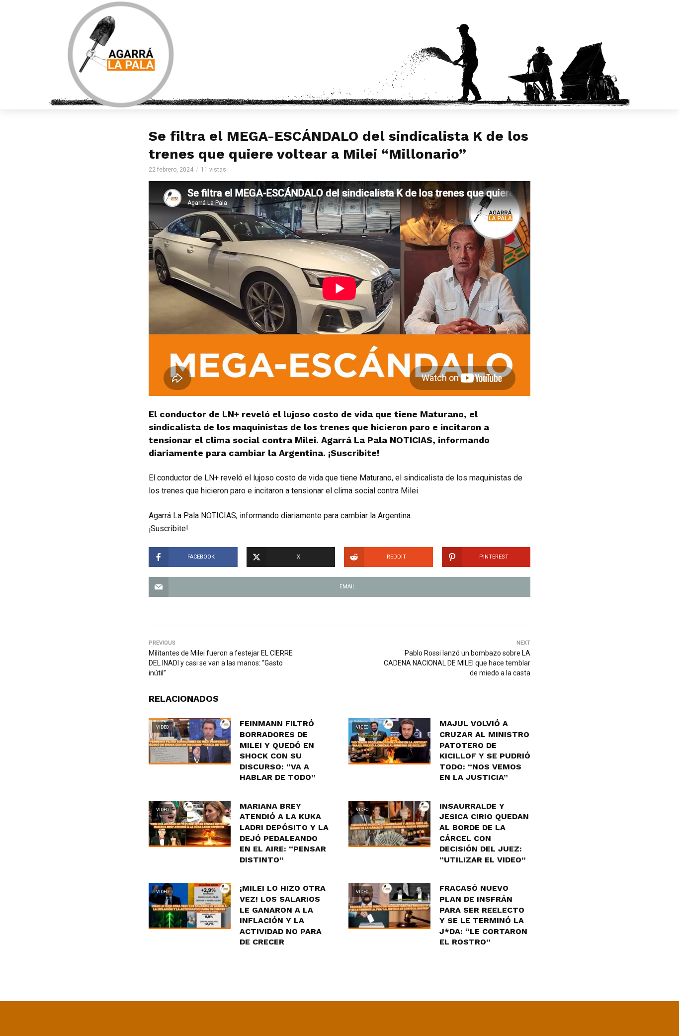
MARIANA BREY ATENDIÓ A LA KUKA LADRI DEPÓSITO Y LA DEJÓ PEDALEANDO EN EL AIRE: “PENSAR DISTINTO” (284, 832)
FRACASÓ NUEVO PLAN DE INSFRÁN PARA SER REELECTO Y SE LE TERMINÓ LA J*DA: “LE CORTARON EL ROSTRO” (483, 914)
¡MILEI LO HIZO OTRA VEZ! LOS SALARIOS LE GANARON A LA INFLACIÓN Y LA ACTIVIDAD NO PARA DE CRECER (283, 914)
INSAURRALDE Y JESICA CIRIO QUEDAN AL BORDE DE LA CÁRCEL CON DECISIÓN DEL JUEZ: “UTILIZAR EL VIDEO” (484, 832)
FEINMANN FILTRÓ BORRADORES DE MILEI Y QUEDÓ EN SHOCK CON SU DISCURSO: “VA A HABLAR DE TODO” (278, 750)
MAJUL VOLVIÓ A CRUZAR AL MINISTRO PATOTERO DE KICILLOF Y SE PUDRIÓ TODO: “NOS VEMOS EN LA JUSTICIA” (484, 750)
